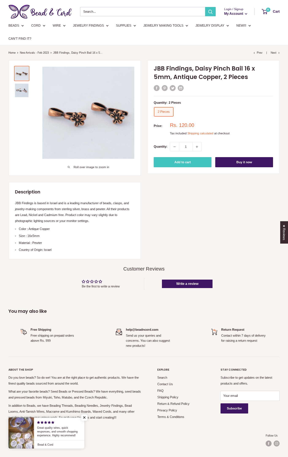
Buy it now (244, 162)
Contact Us (165, 384)
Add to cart (182, 162)
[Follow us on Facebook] (269, 443)
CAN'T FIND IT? (19, 38)
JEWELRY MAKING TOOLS (163, 25)
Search (162, 377)
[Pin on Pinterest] (165, 88)
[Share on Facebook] (157, 88)
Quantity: (160, 146)
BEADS (13, 25)
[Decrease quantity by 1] (174, 146)
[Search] (210, 11)
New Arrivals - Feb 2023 (34, 52)
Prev (259, 52)
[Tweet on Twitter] (173, 88)
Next (273, 52)
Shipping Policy (167, 397)
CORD (36, 25)
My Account (234, 13)
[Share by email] (181, 88)
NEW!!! (241, 25)
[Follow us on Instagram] (277, 443)
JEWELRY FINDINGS (88, 25)
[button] (84, 417)
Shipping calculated (200, 133)
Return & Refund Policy (173, 403)
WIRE (57, 25)
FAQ (160, 390)
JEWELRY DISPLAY (209, 25)
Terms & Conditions (170, 417)
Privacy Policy (167, 410)
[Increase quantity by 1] (196, 146)
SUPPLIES (123, 25)
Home (12, 52)
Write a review (187, 284)
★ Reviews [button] (284, 232)
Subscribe (234, 408)
